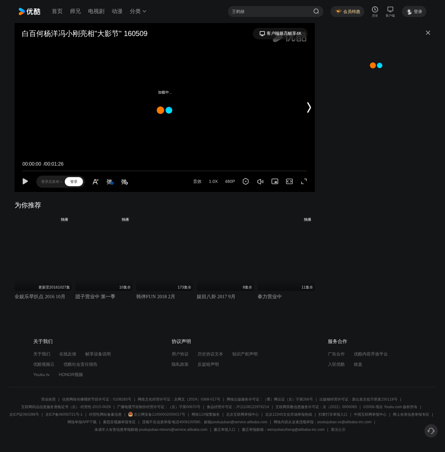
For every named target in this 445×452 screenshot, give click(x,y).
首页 (57, 11)
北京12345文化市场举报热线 (288, 414)
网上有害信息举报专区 (411, 414)
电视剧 (96, 11)
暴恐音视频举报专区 (119, 422)
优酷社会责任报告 (80, 364)
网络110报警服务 (206, 414)
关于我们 (41, 353)
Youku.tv (41, 374)
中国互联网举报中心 (370, 414)
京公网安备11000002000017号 (159, 414)
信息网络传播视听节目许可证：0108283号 (96, 399)
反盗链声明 (208, 364)
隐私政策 (180, 364)
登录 (73, 182)
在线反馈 (67, 353)
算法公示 (338, 429)
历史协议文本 (210, 353)
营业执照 (48, 399)
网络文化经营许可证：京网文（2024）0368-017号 (179, 399)
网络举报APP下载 (82, 422)
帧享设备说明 (98, 353)
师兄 (75, 11)
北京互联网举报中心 (242, 414)
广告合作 (336, 353)
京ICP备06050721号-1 (64, 414)
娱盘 (358, 364)
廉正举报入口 (225, 429)
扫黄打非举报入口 (333, 414)
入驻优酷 (336, 364)
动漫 (117, 11)
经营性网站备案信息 (105, 414)
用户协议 (180, 353)
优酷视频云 (43, 364)
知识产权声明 (245, 353)
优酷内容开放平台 (371, 353)
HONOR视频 (71, 374)
